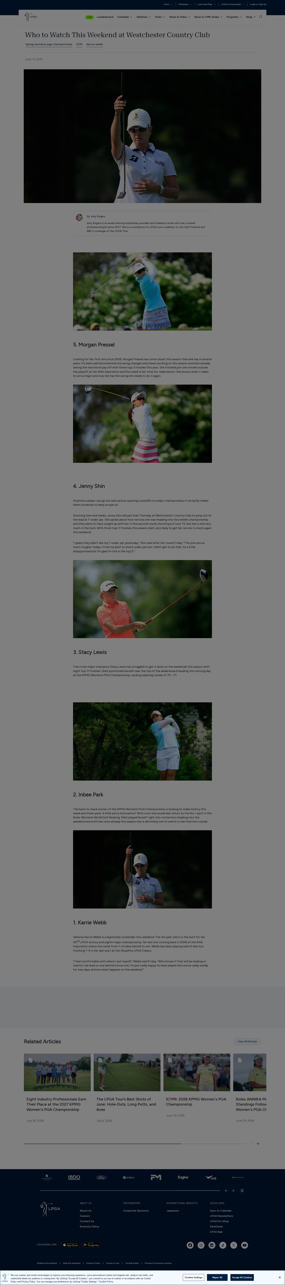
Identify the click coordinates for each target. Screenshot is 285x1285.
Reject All (217, 1277)
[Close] (279, 1277)
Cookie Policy (106, 1281)
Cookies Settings (193, 1277)
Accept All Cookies (242, 1277)
